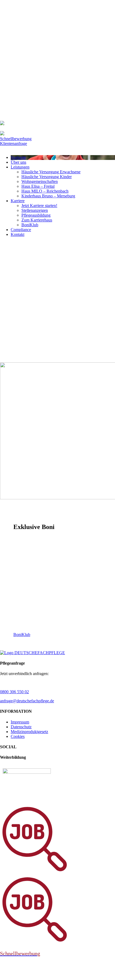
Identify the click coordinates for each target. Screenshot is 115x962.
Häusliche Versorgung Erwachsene (50, 172)
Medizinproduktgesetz (29, 731)
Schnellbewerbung (16, 138)
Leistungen (20, 167)
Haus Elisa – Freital (38, 186)
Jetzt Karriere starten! (39, 205)
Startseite (18, 157)
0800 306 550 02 (14, 691)
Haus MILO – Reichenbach (44, 191)
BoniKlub (29, 225)
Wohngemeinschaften (39, 181)
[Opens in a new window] (26, 772)
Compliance (21, 229)
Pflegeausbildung (36, 215)
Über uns (18, 162)
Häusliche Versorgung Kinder (46, 176)
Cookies (18, 736)
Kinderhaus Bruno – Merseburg (48, 196)
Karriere (18, 200)
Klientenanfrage (13, 143)
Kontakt (17, 234)
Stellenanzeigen (34, 210)
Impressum (20, 722)
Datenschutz (21, 727)
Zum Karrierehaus (36, 220)
